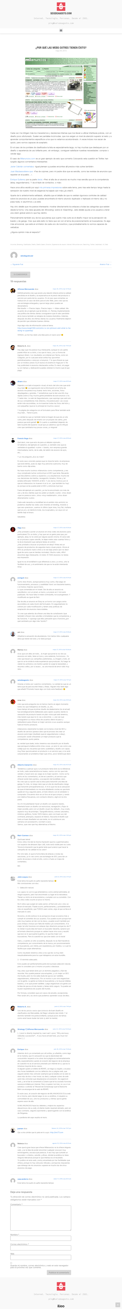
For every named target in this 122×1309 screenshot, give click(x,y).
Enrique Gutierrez (17, 180)
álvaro (20, 381)
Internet (69, 244)
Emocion (48, 244)
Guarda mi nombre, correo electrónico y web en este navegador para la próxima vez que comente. (39, 1266)
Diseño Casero (40, 244)
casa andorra (23, 1179)
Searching (86, 244)
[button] (61, 30)
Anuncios (13, 244)
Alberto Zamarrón (25, 765)
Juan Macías (15, 172)
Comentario (16, 1204)
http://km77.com (56, 1132)
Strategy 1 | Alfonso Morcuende (31, 1029)
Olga (19, 528)
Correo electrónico (19, 1244)
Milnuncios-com (77, 244)
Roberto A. (22, 1007)
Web (106, 244)
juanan (20, 1128)
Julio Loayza (23, 877)
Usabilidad (98, 244)
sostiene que (27, 172)
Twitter (92, 244)
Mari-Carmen (23, 835)
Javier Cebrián (16, 167)
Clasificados (27, 244)
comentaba (28, 167)
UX (103, 244)
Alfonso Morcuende (26, 289)
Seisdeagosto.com (61, 13)
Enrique (21, 1049)
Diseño (33, 244)
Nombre (14, 1235)
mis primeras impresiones (50, 188)
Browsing (20, 244)
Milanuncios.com (27, 159)
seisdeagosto (23, 680)
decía (39, 180)
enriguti (21, 578)
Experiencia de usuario (59, 244)
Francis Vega (23, 438)
